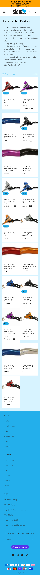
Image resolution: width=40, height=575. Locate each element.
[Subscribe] (32, 539)
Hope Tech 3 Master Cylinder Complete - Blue (28, 201)
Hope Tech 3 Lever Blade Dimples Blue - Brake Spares (10, 366)
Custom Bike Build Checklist (14, 525)
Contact (7, 421)
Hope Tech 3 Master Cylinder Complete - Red (10, 100)
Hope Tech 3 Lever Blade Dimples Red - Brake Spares (10, 266)
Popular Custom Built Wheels (15, 510)
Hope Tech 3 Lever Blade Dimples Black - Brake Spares (29, 168)
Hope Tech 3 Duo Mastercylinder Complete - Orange (28, 331)
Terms (6, 486)
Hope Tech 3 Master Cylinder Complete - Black (28, 136)
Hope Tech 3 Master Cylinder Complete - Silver (10, 201)
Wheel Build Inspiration (12, 515)
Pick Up (7, 475)
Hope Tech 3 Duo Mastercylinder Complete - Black (27, 299)
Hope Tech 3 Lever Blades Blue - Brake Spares (10, 136)
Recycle (7, 446)
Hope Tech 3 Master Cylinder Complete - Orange (10, 233)
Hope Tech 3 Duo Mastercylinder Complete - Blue (9, 299)
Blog (6, 441)
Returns (7, 481)
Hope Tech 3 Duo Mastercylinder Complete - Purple (9, 331)
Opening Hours (9, 426)
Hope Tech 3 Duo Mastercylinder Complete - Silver (27, 233)
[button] (4, 11)
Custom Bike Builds (11, 520)
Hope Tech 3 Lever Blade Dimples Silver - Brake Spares (29, 366)
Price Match (8, 465)
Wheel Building (9, 505)
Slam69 (22, 573)
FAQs (6, 431)
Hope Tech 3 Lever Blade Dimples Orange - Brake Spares (29, 266)
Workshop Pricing (10, 500)
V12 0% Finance (9, 460)
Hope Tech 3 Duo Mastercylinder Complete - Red (9, 399)
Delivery (7, 470)
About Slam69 (9, 436)
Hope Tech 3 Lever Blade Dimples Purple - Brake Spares (10, 168)
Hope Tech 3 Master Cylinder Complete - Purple (28, 100)
